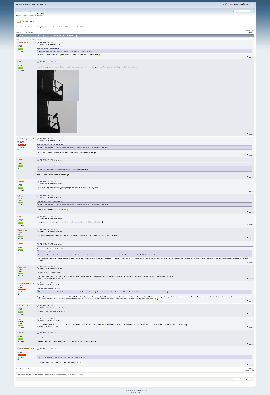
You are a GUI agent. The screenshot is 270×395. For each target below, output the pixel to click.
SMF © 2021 (135, 390)
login (31, 11)
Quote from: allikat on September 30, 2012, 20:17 (49, 354)
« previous (247, 30)
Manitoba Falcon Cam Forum (31, 4)
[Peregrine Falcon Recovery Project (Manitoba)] (18, 150)
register (35, 11)
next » (252, 30)
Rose (21, 159)
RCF (66, 27)
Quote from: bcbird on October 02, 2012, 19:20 (49, 48)
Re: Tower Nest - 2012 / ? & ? (48, 42)
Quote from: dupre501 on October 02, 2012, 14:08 (50, 248)
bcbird (21, 182)
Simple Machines (142, 390)
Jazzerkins (23, 230)
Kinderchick (23, 43)
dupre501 (22, 267)
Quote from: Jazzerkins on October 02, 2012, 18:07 (50, 144)
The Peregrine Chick (26, 139)
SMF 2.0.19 (128, 390)
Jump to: (231, 379)
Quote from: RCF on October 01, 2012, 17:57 (48, 288)
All (26, 32)
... (24, 32)
